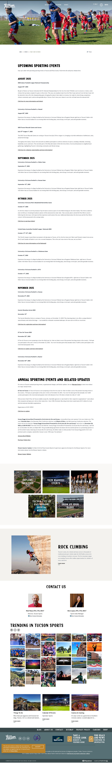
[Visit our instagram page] (15, 630)
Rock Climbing (73, 547)
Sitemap (69, 730)
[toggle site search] (101, 5)
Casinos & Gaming (77, 713)
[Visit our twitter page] (18, 630)
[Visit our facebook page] (11, 630)
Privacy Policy (83, 730)
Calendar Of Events (49, 713)
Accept (37, 746)
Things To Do (18, 713)
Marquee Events (76, 384)
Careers (96, 730)
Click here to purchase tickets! (26, 221)
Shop (105, 730)
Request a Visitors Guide (79, 741)
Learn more (61, 563)
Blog (39, 730)
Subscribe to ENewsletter (99, 741)
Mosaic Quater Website (24, 454)
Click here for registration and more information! (32, 324)
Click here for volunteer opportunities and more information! (35, 150)
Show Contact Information (35, 616)
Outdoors (58, 5)
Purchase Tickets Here (24, 440)
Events (66, 5)
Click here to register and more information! (30, 349)
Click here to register (24, 411)
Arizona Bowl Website (24, 436)
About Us (48, 730)
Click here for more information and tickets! (30, 101)
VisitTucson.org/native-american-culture (78, 753)
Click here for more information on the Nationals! (32, 243)
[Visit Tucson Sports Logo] (10, 6)
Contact (59, 730)
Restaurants (48, 5)
